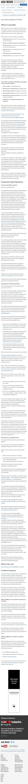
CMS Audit (3, 766)
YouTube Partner (4, 760)
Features (18, 609)
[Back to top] (25, 775)
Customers (3, 757)
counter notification (18, 125)
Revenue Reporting (5, 771)
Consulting (17, 756)
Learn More (4, 735)
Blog (2, 779)
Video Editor (18, 584)
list (8, 265)
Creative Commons (6, 110)
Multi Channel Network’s (19, 661)
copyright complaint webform (10, 510)
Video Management (19, 760)
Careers (2, 775)
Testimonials (3, 759)
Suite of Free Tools (18, 764)
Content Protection (5, 768)
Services (3, 4)
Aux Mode (3, 7)
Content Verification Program (13, 516)
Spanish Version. (13, 751)
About (2, 754)
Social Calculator (18, 770)
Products (8, 4)
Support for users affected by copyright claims (13, 15)
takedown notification (19, 477)
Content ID (4, 518)
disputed (7, 370)
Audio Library (6, 327)
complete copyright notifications (9, 501)
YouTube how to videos (9, 662)
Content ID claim (20, 624)
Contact (2, 774)
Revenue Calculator (19, 766)
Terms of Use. (6, 751)
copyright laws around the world (15, 275)
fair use (13, 78)
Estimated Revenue (19, 767)
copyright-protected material (19, 290)
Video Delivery (18, 759)
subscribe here (9, 664)
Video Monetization (19, 761)
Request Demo (23, 4)
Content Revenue (4, 767)
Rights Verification (4, 770)
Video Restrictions (18, 771)
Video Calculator (18, 768)
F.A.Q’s (2, 778)
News (2, 756)
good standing (12, 607)
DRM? (2, 777)
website (17, 256)
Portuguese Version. (21, 751)
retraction (13, 367)
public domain (12, 656)
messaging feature (5, 313)
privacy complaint (14, 178)
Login (2, 781)
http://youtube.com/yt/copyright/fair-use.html (12, 566)
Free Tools (16, 4)
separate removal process (16, 147)
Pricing (12, 4)
